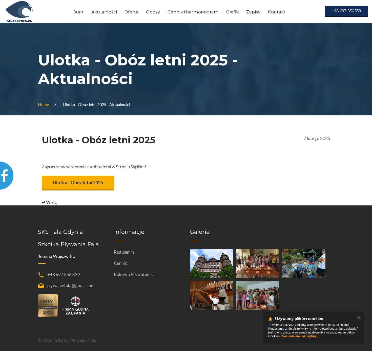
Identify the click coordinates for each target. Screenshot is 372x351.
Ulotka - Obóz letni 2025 (78, 182)
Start (78, 11)
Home (43, 104)
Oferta (131, 11)
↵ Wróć (49, 202)
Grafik (232, 11)
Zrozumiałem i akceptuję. (299, 336)
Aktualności (104, 11)
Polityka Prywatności (134, 274)
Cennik (120, 263)
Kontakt (276, 11)
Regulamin (124, 252)
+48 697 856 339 (63, 274)
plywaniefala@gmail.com (71, 285)
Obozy (153, 11)
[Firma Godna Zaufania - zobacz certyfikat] (75, 305)
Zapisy (253, 11)
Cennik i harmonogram (193, 11)
